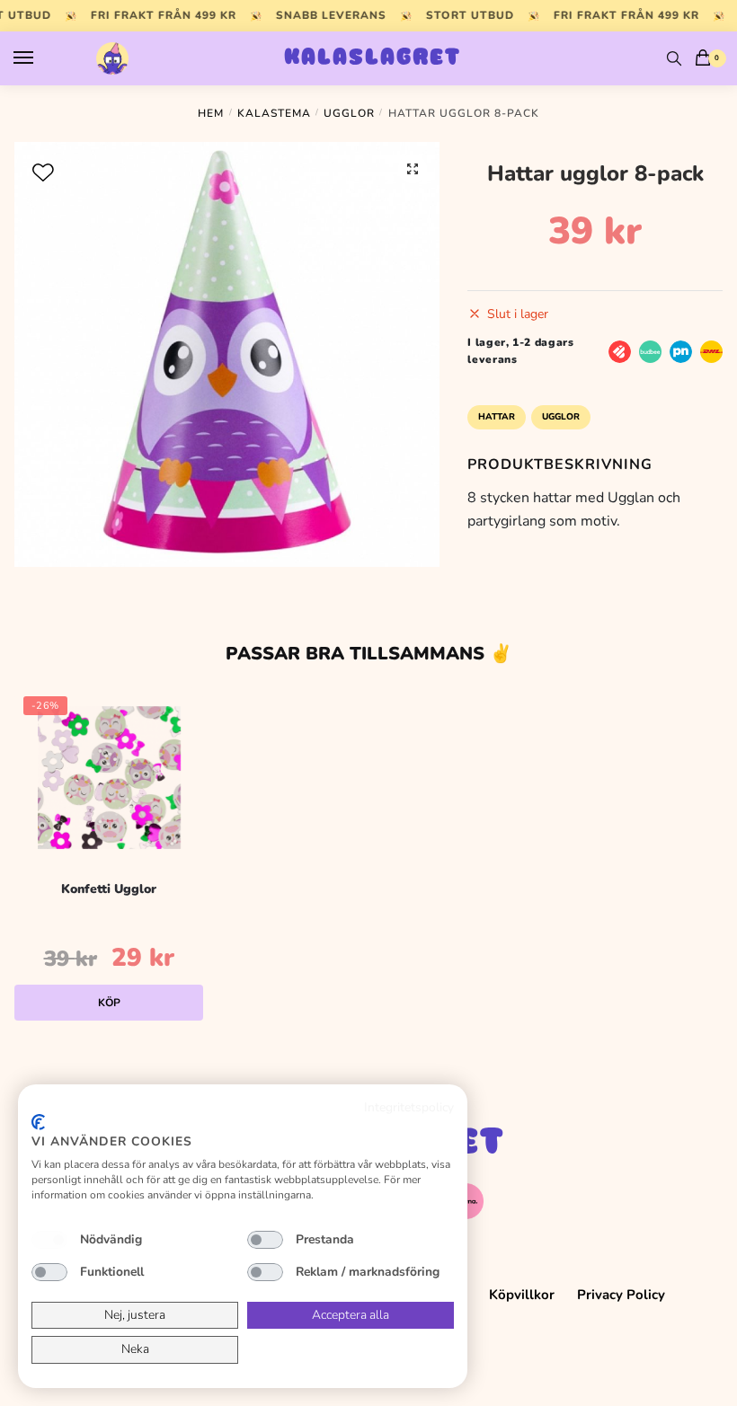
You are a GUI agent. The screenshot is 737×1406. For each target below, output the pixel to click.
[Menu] (40, 58)
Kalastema (274, 113)
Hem (211, 113)
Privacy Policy (621, 1295)
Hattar (496, 417)
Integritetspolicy (409, 1107)
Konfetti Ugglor (108, 889)
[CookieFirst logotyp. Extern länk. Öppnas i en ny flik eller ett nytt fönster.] (38, 1122)
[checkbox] (49, 1240)
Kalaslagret (372, 58)
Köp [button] (109, 1002)
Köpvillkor (522, 1295)
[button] (412, 169)
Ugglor (349, 113)
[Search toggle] (674, 58)
